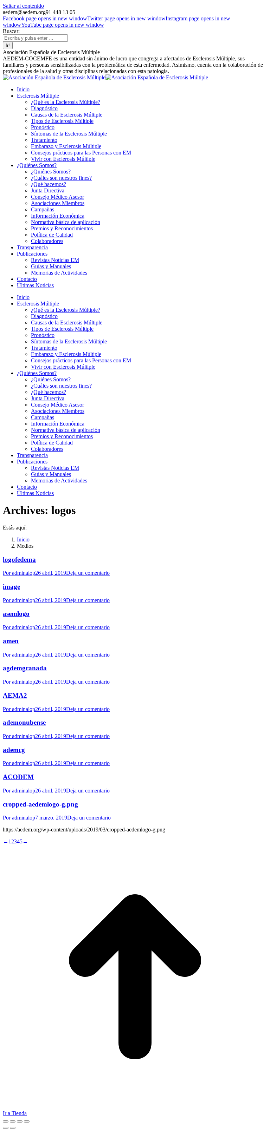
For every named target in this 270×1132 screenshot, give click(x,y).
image (11, 586)
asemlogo (16, 613)
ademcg (14, 749)
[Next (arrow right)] (12, 1128)
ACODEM (18, 777)
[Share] (12, 1121)
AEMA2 (15, 695)
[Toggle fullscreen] (19, 1121)
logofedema (19, 559)
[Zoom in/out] (27, 1121)
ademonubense (24, 722)
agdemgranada (25, 668)
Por (19, 573)
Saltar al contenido (23, 6)
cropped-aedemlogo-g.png (40, 804)
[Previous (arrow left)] (5, 1128)
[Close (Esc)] (5, 1121)
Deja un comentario (88, 573)
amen (11, 641)
